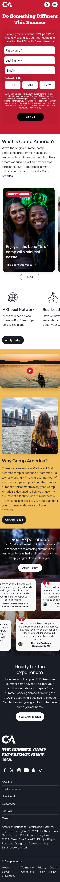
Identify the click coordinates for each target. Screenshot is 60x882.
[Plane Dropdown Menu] (47, 4)
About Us (7, 782)
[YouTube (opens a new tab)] (26, 770)
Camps (6, 818)
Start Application (30, 716)
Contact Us (8, 803)
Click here (49, 105)
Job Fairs (7, 811)
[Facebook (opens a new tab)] (4, 770)
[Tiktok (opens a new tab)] (40, 770)
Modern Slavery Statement (8, 871)
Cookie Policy (53, 869)
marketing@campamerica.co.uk (30, 103)
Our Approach (15, 521)
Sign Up (30, 116)
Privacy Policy (42, 869)
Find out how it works (28, 255)
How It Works (9, 796)
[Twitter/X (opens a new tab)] (12, 770)
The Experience (11, 789)
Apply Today (13, 340)
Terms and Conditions (27, 869)
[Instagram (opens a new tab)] (19, 770)
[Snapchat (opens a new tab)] (33, 770)
